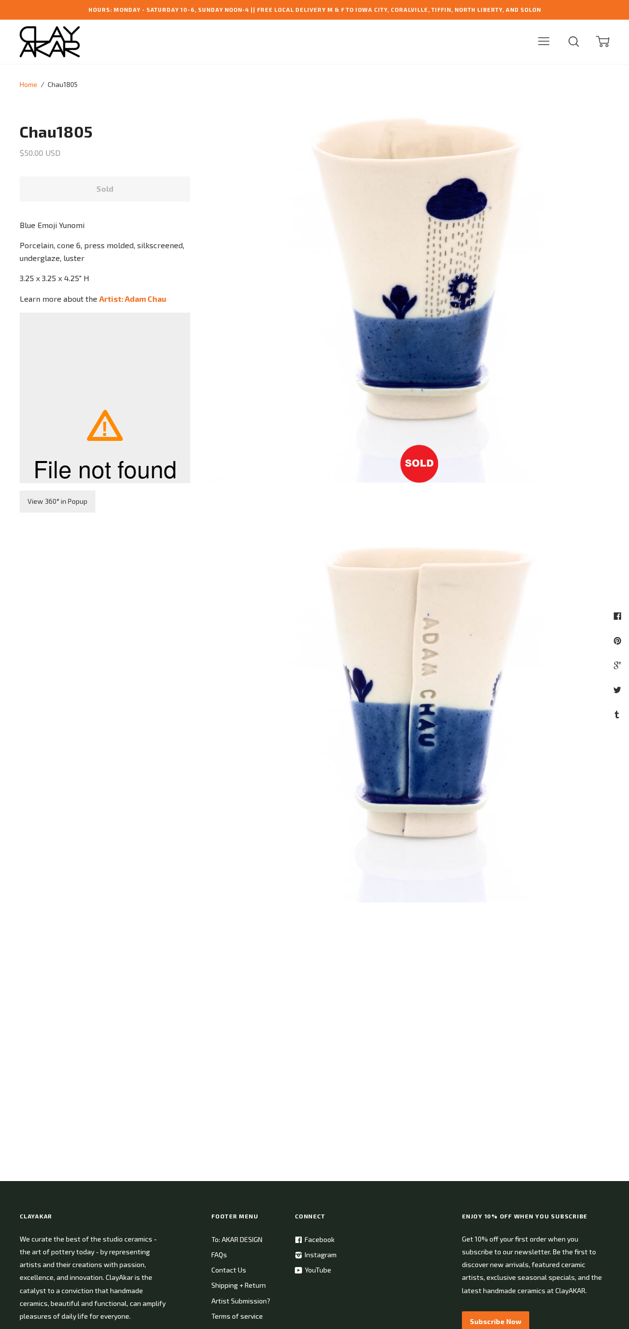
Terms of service (237, 1316)
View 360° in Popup (57, 501)
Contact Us (228, 1270)
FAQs (219, 1254)
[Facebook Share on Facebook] (618, 615)
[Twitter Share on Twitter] (618, 689)
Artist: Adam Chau (132, 298)
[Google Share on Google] (618, 665)
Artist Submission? (240, 1301)
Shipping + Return (238, 1285)
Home (28, 84)
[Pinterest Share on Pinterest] (618, 640)
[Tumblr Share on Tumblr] (618, 714)
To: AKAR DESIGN (236, 1239)
